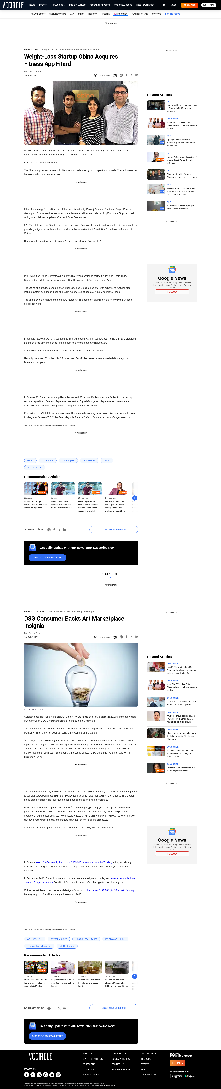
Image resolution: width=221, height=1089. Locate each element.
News (32, 5)
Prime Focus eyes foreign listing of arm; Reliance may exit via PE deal (35, 982)
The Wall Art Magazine (39, 946)
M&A (72, 14)
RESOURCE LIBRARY (122, 1069)
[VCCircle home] (13, 5)
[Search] (164, 5)
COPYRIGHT (88, 1069)
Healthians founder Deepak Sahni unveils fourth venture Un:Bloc (61, 504)
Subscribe (189, 5)
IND (204, 5)
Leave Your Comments (114, 529)
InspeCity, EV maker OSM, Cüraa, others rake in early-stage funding (182, 125)
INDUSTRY (92, 14)
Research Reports (100, 5)
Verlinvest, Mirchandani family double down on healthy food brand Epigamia (180, 753)
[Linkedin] (136, 75)
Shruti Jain (34, 633)
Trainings (58, 5)
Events (43, 5)
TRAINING (145, 1069)
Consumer (173, 119)
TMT (36, 49)
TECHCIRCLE (147, 1059)
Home (27, 49)
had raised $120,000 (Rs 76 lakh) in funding (110, 890)
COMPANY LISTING (121, 1059)
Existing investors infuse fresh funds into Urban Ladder (89, 982)
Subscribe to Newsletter (47, 558)
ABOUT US (88, 1054)
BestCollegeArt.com (86, 939)
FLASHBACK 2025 (140, 14)
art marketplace (59, 939)
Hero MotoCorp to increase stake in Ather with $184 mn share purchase (182, 108)
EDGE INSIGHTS (149, 1075)
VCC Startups (34, 467)
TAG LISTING (118, 1064)
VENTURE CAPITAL (57, 14)
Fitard (30, 460)
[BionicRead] (115, 75)
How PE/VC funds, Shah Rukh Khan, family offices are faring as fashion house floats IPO (181, 670)
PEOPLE (106, 14)
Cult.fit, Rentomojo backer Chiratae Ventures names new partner (35, 504)
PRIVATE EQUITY (38, 14)
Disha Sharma (36, 71)
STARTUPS (156, 14)
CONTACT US (89, 1064)
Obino (107, 460)
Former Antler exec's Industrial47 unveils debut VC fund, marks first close (182, 160)
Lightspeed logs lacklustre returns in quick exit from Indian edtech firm (181, 142)
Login (174, 5)
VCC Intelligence (123, 5)
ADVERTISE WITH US (93, 1059)
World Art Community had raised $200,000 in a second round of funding (74, 862)
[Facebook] (126, 75)
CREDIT (81, 14)
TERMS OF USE (119, 1054)
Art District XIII (34, 939)
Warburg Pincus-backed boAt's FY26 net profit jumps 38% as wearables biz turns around (181, 719)
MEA (212, 5)
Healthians (47, 460)
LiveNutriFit (89, 460)
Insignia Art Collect (115, 939)
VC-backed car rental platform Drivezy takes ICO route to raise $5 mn (116, 982)
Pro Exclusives (77, 5)
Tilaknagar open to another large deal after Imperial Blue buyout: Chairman (181, 736)
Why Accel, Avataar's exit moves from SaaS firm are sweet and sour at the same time (181, 191)
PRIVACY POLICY (91, 1075)
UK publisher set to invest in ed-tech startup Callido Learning (62, 982)
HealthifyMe (68, 460)
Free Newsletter (145, 5)
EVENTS (145, 1064)
